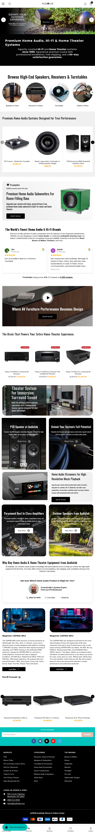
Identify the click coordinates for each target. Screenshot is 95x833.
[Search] (9, 3)
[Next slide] (91, 19)
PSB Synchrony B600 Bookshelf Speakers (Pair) (78, 162)
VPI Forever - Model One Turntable (17, 161)
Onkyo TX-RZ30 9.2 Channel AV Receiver (17, 373)
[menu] (3, 3)
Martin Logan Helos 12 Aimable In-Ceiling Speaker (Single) (47, 162)
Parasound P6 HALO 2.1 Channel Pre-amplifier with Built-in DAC (48, 718)
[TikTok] (46, 741)
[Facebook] (33, 741)
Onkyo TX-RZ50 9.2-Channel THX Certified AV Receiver (47, 373)
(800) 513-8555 (33, 598)
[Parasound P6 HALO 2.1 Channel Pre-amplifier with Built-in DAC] (47, 699)
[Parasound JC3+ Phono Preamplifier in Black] (78, 699)
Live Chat (50, 598)
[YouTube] (53, 741)
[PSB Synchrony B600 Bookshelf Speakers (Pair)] (78, 143)
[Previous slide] (3, 19)
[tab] (44, 28)
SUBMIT (87, 735)
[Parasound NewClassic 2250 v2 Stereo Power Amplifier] (16, 699)
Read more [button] (9, 269)
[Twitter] (59, 741)
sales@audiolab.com (16, 803)
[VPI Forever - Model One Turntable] (16, 143)
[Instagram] (40, 741)
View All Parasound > (14, 677)
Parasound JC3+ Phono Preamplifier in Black (79, 718)
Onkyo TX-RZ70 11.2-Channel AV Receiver (78, 373)
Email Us (64, 598)
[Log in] (85, 4)
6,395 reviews (66, 277)
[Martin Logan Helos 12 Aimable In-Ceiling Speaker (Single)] (47, 143)
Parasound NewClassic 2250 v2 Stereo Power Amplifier (17, 718)
